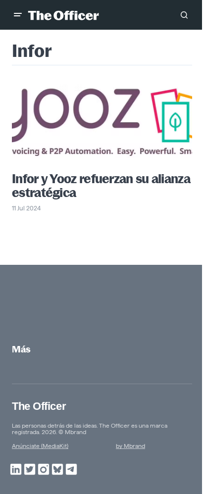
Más (21, 349)
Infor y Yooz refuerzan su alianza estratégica (101, 185)
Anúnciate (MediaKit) (40, 446)
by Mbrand (130, 446)
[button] (18, 15)
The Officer (39, 406)
